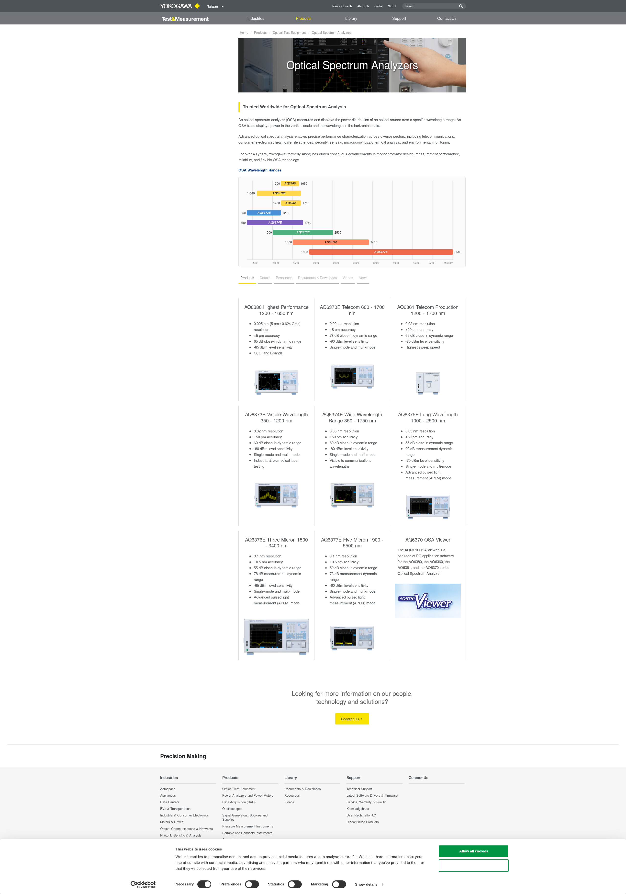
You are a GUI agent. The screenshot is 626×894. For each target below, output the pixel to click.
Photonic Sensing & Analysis (180, 835)
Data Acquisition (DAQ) (239, 802)
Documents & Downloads (302, 788)
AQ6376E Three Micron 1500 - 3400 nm (276, 542)
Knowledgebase (358, 808)
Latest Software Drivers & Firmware (372, 795)
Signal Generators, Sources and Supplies (245, 817)
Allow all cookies (473, 851)
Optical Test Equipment (289, 32)
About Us (363, 6)
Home (244, 32)
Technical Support (359, 788)
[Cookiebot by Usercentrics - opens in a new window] (143, 884)
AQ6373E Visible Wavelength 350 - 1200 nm (276, 417)
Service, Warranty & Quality (366, 802)
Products (303, 18)
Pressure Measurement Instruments (247, 826)
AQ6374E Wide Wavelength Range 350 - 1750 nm (352, 417)
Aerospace (167, 788)
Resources (292, 795)
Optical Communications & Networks (186, 828)
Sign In (392, 6)
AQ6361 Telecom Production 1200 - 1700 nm (427, 310)
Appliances (168, 795)
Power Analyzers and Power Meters (247, 795)
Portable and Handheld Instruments (247, 832)
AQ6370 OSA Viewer (427, 539)
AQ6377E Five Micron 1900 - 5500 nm (352, 542)
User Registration (359, 815)
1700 (266, 193)
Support (399, 18)
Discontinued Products (363, 821)
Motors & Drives (171, 821)
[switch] (252, 884)
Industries (255, 18)
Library (351, 18)
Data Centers (169, 802)
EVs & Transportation (175, 808)
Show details (366, 884)
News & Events (342, 6)
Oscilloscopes (232, 808)
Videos (289, 802)
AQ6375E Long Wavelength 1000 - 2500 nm (428, 417)
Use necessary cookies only (473, 865)
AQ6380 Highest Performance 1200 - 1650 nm (276, 310)
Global (378, 6)
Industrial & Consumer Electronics (184, 815)
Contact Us (447, 18)
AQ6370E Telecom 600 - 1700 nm (352, 310)
